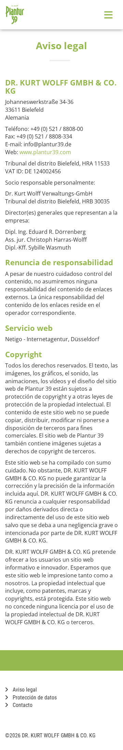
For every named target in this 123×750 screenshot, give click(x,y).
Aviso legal (24, 689)
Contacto (21, 705)
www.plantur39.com (45, 152)
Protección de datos (34, 697)
